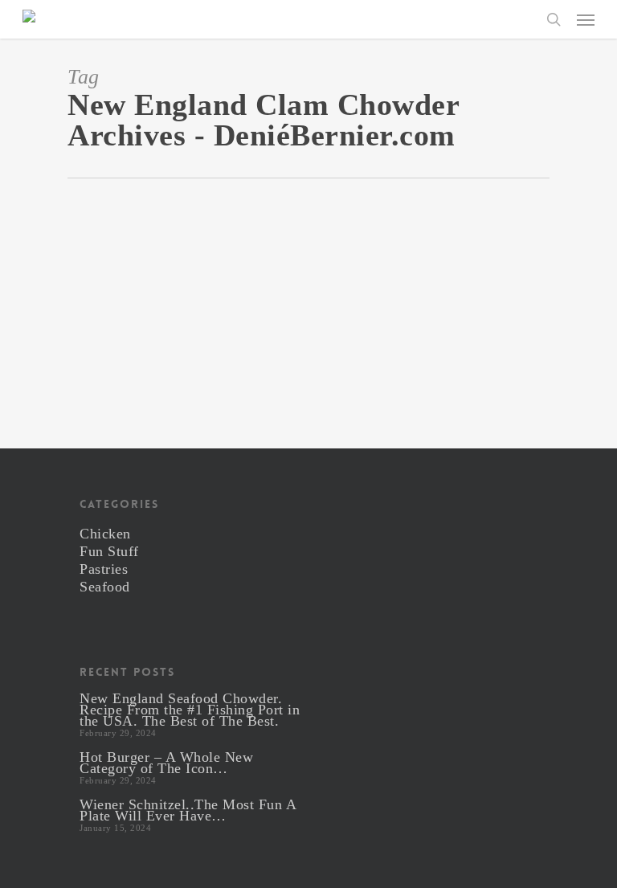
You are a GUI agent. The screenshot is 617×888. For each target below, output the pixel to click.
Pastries (104, 569)
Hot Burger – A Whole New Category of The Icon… (166, 762)
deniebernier (163, 374)
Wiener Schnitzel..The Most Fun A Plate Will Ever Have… (188, 810)
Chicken (105, 533)
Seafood (105, 586)
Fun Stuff (109, 551)
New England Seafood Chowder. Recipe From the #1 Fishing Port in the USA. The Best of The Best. (190, 709)
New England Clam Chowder (154, 355)
